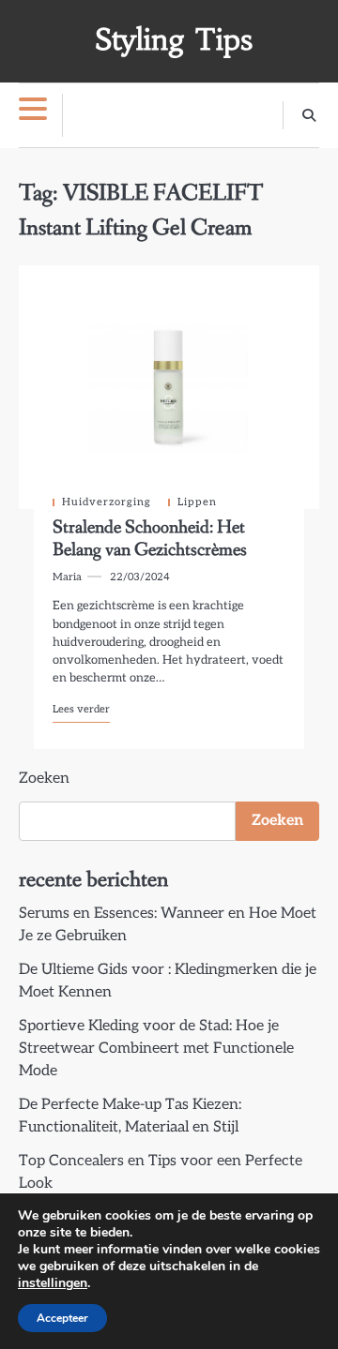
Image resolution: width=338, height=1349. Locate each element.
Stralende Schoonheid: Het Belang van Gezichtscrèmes (150, 539)
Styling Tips (174, 40)
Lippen (197, 502)
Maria (67, 577)
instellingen (52, 1283)
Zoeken (44, 778)
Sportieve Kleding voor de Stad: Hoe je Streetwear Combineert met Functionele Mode (156, 1048)
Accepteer (62, 1318)
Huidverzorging (106, 502)
